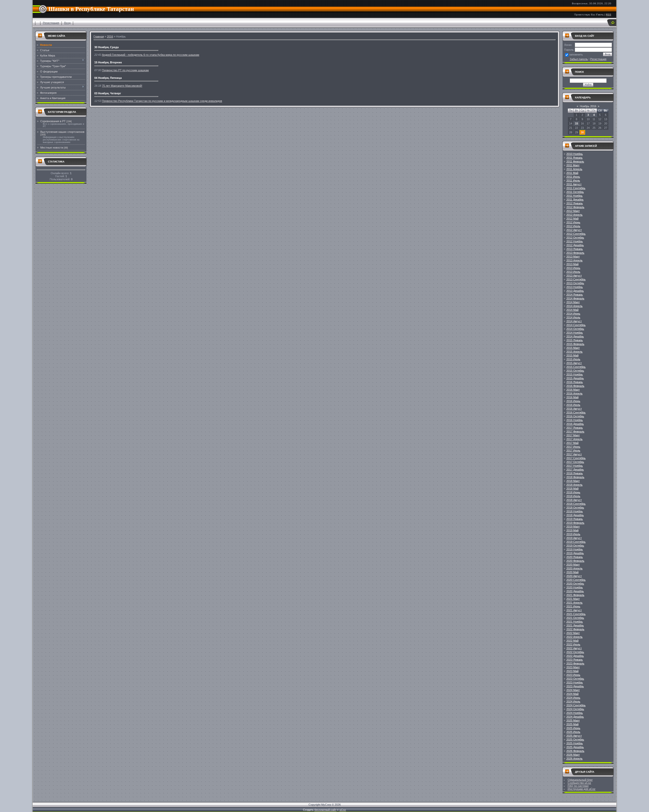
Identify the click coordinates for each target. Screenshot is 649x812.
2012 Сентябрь (576, 233)
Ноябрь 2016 (588, 106)
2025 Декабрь (575, 747)
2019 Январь (574, 518)
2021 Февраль (575, 595)
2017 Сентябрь (576, 458)
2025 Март (573, 720)
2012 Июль (573, 226)
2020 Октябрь (575, 583)
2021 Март (573, 598)
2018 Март (573, 480)
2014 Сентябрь (576, 325)
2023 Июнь (573, 674)
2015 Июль (573, 359)
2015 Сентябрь (576, 366)
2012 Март (573, 210)
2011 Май (572, 172)
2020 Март (573, 564)
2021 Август (574, 610)
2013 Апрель (574, 260)
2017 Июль (573, 450)
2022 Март (573, 633)
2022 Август (574, 648)
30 (582, 132)
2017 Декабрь (575, 469)
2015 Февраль (575, 344)
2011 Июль (573, 180)
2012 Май (572, 218)
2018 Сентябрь (576, 503)
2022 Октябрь (575, 652)
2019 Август (574, 537)
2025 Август (574, 735)
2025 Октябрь (575, 739)
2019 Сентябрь (576, 541)
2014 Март (573, 302)
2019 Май (572, 530)
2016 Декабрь (575, 423)
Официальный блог (580, 779)
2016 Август (574, 408)
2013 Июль (573, 271)
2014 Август (574, 321)
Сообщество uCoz (579, 782)
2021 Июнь (573, 606)
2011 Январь (574, 157)
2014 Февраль (575, 298)
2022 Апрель (574, 636)
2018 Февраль (575, 477)
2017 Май (572, 442)
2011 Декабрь (575, 199)
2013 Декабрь (575, 290)
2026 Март (573, 754)
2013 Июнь (573, 267)
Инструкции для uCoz (582, 788)
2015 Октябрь (575, 370)
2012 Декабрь (575, 245)
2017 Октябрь (575, 461)
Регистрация (51, 22)
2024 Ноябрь (574, 712)
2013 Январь (574, 248)
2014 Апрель (574, 306)
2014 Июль (573, 317)
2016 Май (572, 397)
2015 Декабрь (575, 378)
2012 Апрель (574, 214)
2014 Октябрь (575, 328)
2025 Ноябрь (574, 743)
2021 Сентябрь (576, 614)
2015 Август (574, 363)
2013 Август (574, 275)
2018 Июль (573, 496)
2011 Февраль (575, 161)
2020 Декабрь (575, 591)
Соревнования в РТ (53, 121)
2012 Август (574, 229)
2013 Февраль (575, 252)
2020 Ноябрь (574, 587)
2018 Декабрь (575, 515)
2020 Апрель (574, 568)
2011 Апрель (574, 169)
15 (576, 123)
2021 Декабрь (575, 625)
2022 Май (572, 640)
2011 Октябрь (575, 191)
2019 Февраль (575, 522)
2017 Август (574, 454)
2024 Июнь (573, 697)
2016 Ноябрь (574, 420)
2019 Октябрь (575, 545)
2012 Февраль (575, 207)
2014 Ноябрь (574, 332)
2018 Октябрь (575, 507)
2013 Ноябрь (574, 286)
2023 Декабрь (575, 686)
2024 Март (573, 690)
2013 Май (572, 264)
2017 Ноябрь (574, 465)
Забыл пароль (579, 59)
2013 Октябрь (575, 283)
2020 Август (574, 576)
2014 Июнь (573, 313)
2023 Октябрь (575, 678)
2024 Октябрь (575, 709)
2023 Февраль (575, 663)
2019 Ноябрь (574, 549)
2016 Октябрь (575, 416)
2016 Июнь (573, 401)
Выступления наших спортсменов (62, 131)
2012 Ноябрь (574, 241)
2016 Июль (573, 404)
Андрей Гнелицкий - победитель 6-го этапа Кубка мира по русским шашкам (150, 54)
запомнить (576, 54)
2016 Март (573, 389)
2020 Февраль (575, 560)
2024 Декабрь (575, 716)
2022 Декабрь (575, 655)
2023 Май (572, 671)
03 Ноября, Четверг (107, 93)
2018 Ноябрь (574, 511)
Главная (99, 36)
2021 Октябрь (575, 617)
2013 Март (573, 256)
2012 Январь (574, 203)
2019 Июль (573, 534)
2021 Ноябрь (574, 621)
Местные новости (51, 147)
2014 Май (572, 309)
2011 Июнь (573, 176)
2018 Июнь (573, 492)
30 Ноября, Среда (106, 47)
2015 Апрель (574, 351)
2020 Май (572, 572)
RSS (608, 14)
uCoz (342, 809)
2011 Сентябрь (575, 188)
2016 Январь (574, 382)
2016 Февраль (575, 385)
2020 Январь (574, 556)
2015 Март (573, 347)
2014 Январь (574, 294)
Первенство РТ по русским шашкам (125, 70)
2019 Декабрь (575, 553)
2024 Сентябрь (576, 705)
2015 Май (572, 355)
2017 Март (573, 435)
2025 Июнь (573, 728)
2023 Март (573, 667)
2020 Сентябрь (576, 579)
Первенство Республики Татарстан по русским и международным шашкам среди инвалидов (162, 100)
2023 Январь (574, 659)
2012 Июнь (573, 222)
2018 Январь (574, 473)
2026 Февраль (575, 750)
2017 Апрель (574, 439)
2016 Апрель (574, 393)
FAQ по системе (578, 785)
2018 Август (574, 499)
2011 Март (573, 165)
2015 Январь (574, 340)
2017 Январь (574, 427)
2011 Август (574, 184)
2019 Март (573, 526)
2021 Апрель (574, 602)
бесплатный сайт (325, 809)
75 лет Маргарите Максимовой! (122, 85)
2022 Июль (573, 644)
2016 (110, 36)
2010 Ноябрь (574, 153)
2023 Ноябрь (574, 682)
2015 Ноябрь (574, 374)
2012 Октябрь (575, 237)
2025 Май (572, 724)
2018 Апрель (574, 484)
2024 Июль (573, 701)
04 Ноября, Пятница (108, 77)
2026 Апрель (574, 758)
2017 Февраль (575, 431)
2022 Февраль (575, 629)
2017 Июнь (573, 446)
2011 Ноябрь (574, 195)
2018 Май (572, 488)
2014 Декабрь (575, 336)
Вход (67, 22)
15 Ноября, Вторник (108, 62)
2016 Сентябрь (576, 412)
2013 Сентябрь (576, 279)
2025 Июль (573, 731)
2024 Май (572, 693)
